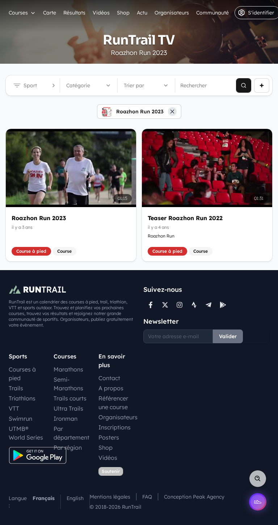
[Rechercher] (243, 85)
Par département (71, 433)
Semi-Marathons (68, 384)
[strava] (194, 305)
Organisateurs (172, 12)
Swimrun (20, 418)
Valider (228, 336)
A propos (110, 388)
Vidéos (101, 12)
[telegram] (208, 305)
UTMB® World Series (26, 433)
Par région (68, 447)
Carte (49, 12)
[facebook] (150, 305)
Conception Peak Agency (194, 497)
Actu (142, 12)
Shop (123, 12)
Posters (108, 437)
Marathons (68, 369)
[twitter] (165, 305)
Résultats (74, 12)
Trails (16, 388)
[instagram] (179, 305)
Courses (18, 12)
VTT (14, 408)
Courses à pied (22, 374)
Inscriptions (114, 427)
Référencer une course (113, 403)
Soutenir (111, 471)
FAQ (147, 497)
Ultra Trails (68, 408)
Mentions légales (110, 497)
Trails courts (70, 398)
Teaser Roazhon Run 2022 (185, 218)
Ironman (65, 418)
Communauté (212, 12)
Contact (109, 378)
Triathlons (22, 398)
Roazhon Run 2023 (39, 218)
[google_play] (223, 305)
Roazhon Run (161, 236)
